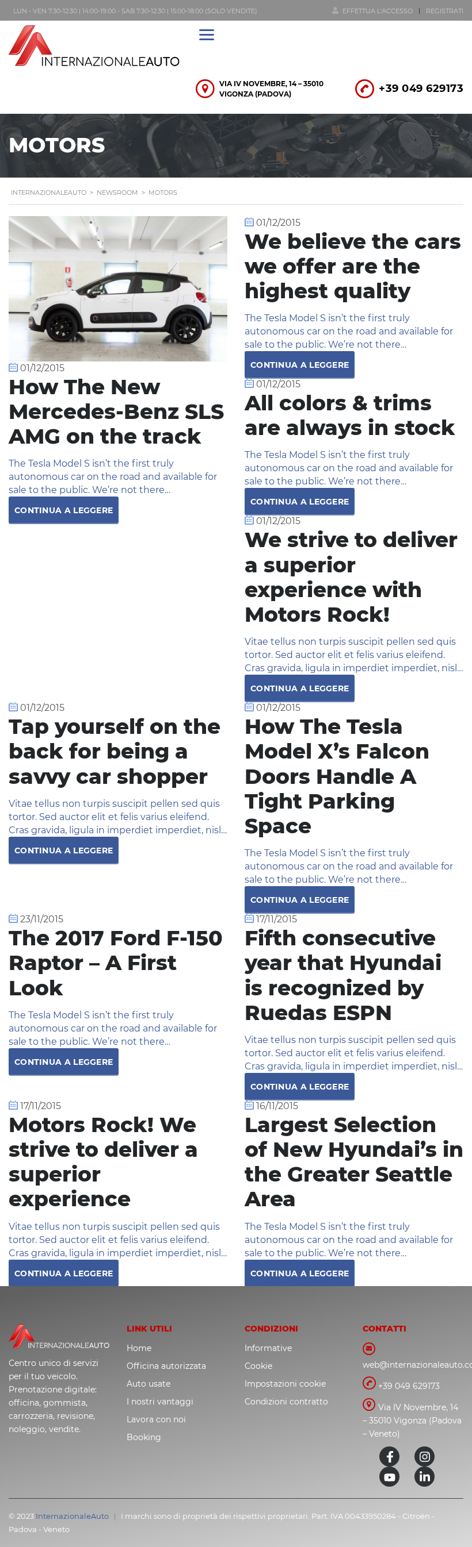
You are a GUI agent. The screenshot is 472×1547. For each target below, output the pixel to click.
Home (139, 1348)
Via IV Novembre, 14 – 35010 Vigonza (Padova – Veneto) (412, 1420)
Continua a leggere (63, 510)
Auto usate (148, 1384)
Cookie (258, 1366)
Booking (144, 1437)
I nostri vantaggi (160, 1401)
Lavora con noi (156, 1419)
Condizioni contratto (286, 1401)
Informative (268, 1348)
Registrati (444, 11)
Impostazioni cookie (285, 1384)
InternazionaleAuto (72, 1516)
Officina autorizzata (166, 1366)
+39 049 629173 (421, 88)
